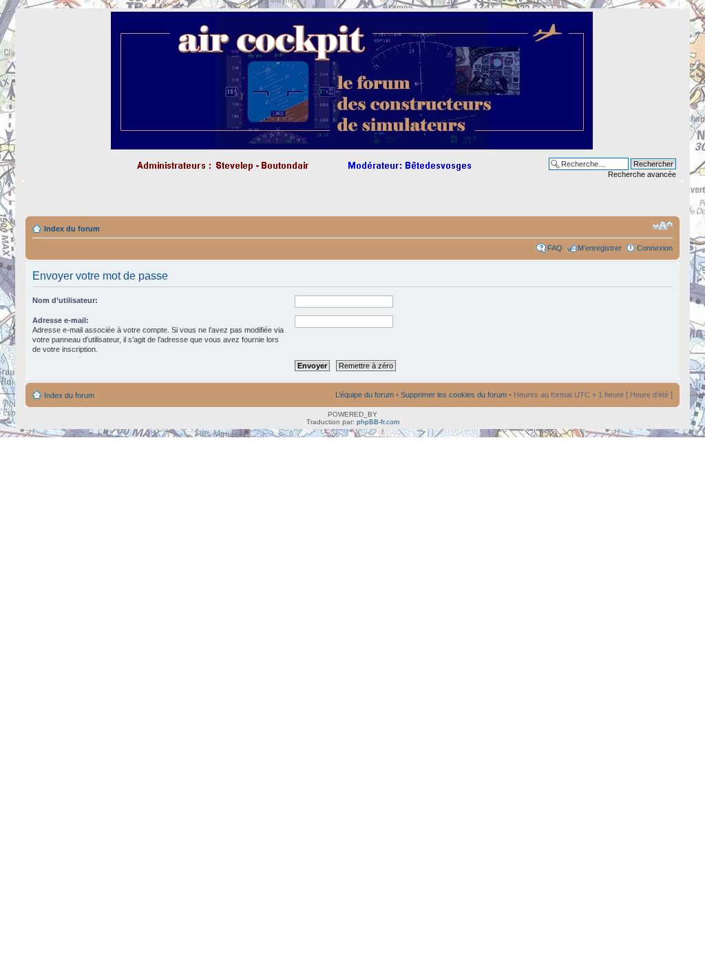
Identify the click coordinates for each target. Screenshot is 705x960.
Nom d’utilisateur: (65, 300)
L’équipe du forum (364, 394)
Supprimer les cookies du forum (454, 394)
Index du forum (72, 229)
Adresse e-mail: (60, 320)
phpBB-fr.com (378, 422)
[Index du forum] (353, 143)
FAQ (554, 248)
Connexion (655, 248)
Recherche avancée (642, 174)
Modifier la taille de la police (663, 226)
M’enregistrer (600, 248)
